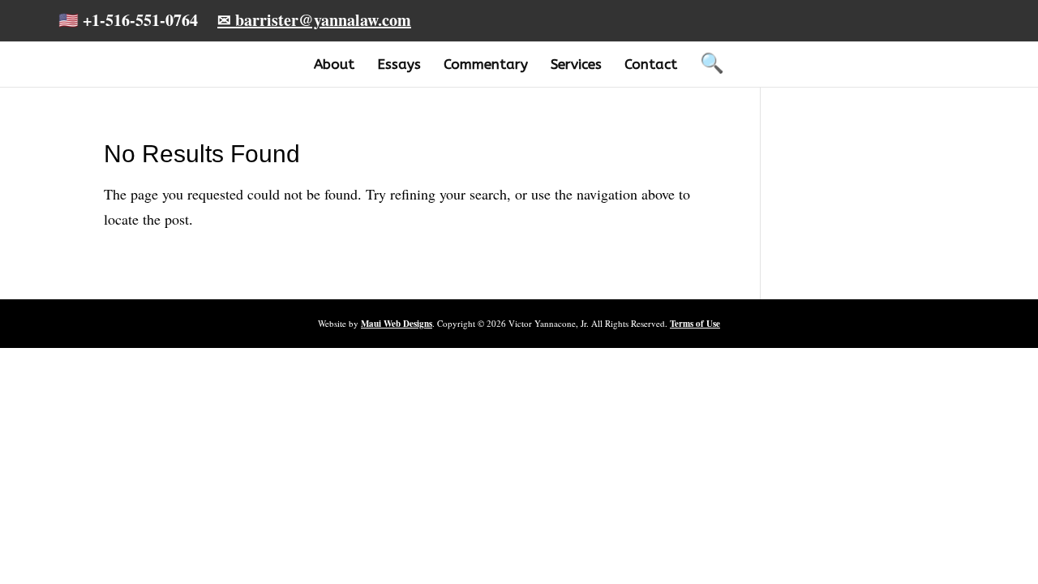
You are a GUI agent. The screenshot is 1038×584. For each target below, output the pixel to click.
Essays (399, 64)
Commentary (486, 64)
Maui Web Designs (396, 323)
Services (576, 64)
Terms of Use (695, 323)
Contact (650, 64)
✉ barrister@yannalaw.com (314, 20)
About (334, 64)
